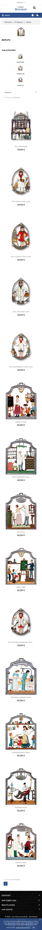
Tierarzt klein (21, 862)
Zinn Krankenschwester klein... (21, 642)
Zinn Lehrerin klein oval (21, 256)
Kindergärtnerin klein (21, 752)
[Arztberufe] (20, 68)
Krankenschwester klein (21, 697)
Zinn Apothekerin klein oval (21, 366)
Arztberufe (20, 73)
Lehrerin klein (21, 422)
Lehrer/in (20, 85)
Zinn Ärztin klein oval (21, 201)
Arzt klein (21, 532)
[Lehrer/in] (20, 80)
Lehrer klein (21, 587)
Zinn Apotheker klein (21, 477)
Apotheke (20, 62)
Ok (33, 928)
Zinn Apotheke (21, 146)
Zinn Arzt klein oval (21, 311)
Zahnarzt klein (21, 807)
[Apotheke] (20, 56)
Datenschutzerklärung (23, 928)
